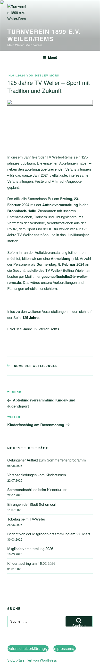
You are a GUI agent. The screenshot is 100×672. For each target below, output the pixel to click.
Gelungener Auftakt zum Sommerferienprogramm (46, 459)
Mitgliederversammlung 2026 (30, 548)
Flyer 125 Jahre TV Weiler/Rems (33, 328)
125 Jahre (30, 317)
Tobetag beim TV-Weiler (26, 518)
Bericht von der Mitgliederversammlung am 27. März (49, 533)
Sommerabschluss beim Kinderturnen (37, 489)
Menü (52, 57)
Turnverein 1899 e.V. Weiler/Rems (44, 35)
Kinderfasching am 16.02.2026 (31, 563)
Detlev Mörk (47, 75)
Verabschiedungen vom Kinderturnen (36, 474)
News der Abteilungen (36, 366)
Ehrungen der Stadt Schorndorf (31, 504)
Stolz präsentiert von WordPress (32, 660)
